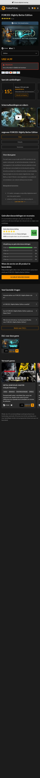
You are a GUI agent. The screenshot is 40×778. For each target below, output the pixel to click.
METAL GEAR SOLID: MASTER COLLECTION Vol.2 (13, 386)
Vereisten (20, 147)
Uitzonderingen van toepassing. (24, 91)
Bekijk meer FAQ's (20, 328)
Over (20, 137)
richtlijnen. (5, 223)
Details (20, 142)
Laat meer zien (19, 201)
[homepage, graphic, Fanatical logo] (10, 8)
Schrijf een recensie (20, 277)
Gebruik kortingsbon (21, 95)
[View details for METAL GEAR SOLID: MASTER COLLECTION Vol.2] (19, 372)
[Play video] (18, 117)
